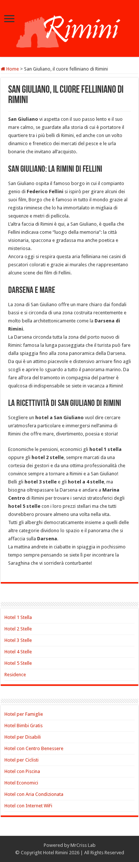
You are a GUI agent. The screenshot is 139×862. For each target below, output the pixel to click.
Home (12, 69)
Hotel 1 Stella (18, 617)
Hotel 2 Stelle (18, 629)
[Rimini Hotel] (69, 28)
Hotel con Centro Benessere (33, 748)
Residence (15, 674)
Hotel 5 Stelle (18, 663)
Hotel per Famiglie (23, 714)
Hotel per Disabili (22, 737)
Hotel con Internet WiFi (28, 805)
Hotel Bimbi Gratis (23, 725)
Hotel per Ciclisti (21, 760)
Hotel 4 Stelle (18, 651)
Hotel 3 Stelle (18, 640)
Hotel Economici (21, 783)
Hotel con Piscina (22, 771)
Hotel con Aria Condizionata (33, 794)
